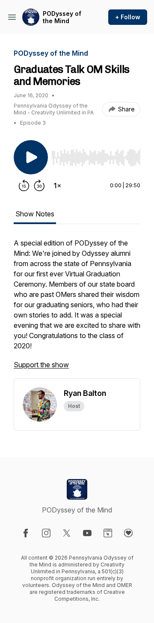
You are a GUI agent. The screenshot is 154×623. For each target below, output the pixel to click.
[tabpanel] (77, 308)
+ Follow (127, 17)
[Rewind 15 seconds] (24, 186)
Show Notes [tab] (34, 214)
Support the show (41, 364)
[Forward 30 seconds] (39, 186)
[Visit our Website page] (108, 533)
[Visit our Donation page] (128, 533)
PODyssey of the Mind (62, 17)
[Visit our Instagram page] (46, 533)
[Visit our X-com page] (66, 533)
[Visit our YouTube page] (87, 533)
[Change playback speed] (57, 186)
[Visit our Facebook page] (25, 533)
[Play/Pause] (31, 157)
